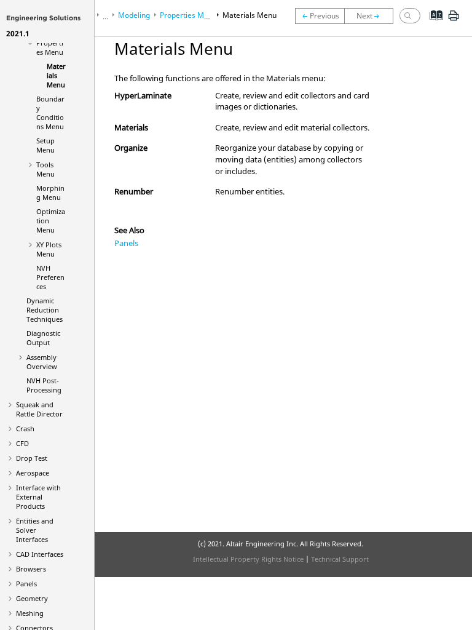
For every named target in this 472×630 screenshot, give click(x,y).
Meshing (30, 613)
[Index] (432, 24)
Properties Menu (49, 47)
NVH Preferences (50, 277)
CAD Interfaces (39, 554)
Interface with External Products (38, 497)
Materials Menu (56, 75)
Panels (26, 583)
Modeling (134, 15)
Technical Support (340, 559)
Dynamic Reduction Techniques (44, 310)
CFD (22, 443)
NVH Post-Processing (43, 385)
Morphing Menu (50, 192)
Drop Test (31, 458)
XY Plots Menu (48, 249)
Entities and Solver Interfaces (34, 530)
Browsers (31, 568)
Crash (25, 428)
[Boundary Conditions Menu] (371, 16)
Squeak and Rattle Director (39, 409)
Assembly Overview (41, 362)
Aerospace (32, 472)
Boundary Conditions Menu (50, 112)
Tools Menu (45, 169)
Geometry (32, 598)
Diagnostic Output (43, 338)
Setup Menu (45, 145)
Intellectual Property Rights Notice (248, 559)
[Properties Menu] (319, 16)
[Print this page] (453, 20)
